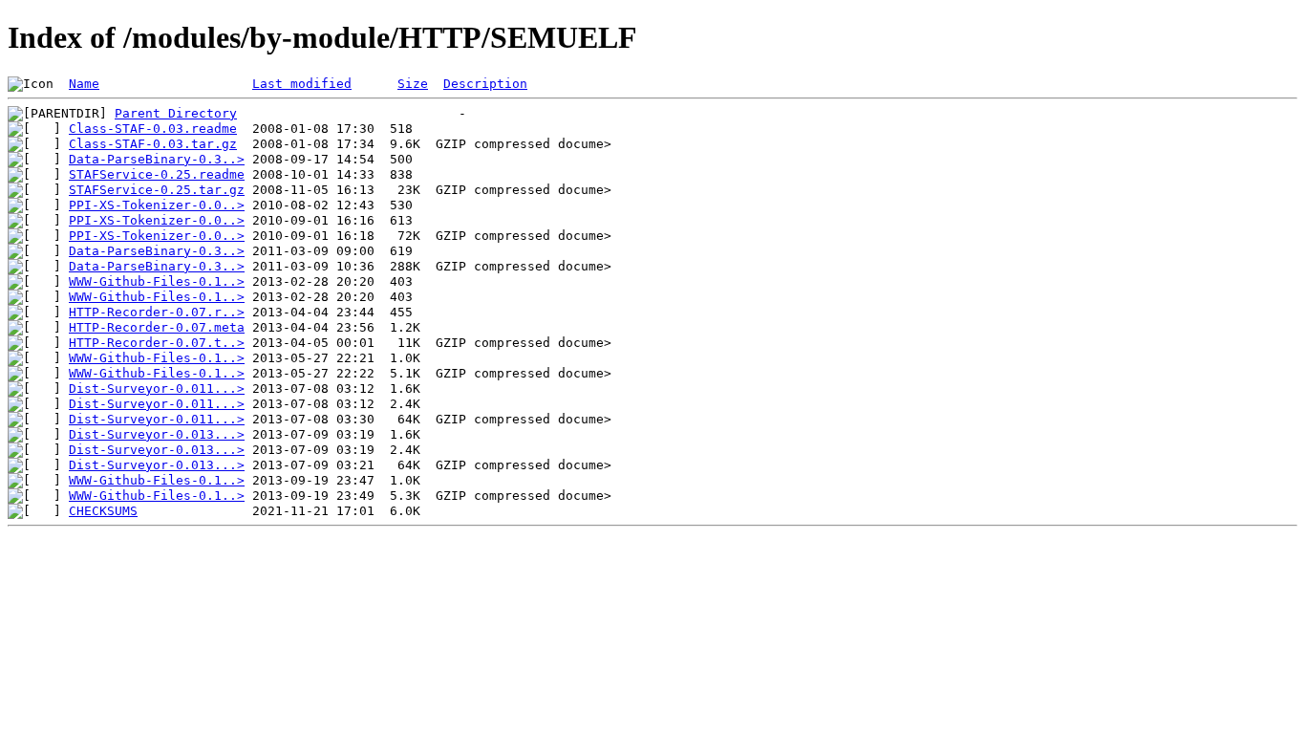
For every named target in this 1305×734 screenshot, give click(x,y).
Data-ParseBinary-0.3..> (157, 159)
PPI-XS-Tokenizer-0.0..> (157, 205)
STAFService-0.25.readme (157, 174)
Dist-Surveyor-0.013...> (157, 434)
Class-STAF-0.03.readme (153, 128)
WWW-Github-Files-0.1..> (157, 281)
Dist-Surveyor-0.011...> (157, 388)
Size (412, 83)
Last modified (302, 83)
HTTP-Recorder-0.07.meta (157, 327)
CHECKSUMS (103, 511)
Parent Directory (176, 113)
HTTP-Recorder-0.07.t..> (157, 342)
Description (485, 83)
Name (84, 83)
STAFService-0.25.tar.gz (157, 190)
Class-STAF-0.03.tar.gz (153, 144)
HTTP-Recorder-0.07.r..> (157, 312)
